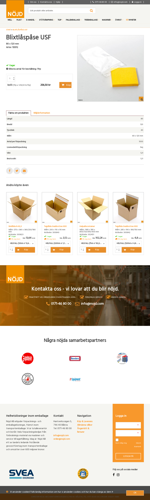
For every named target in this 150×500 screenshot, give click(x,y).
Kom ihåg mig (121, 443)
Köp (68, 85)
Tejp (60, 20)
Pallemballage (73, 20)
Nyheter (132, 20)
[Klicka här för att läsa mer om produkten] (21, 207)
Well (10, 20)
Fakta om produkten (18, 113)
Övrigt (118, 20)
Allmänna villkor (84, 425)
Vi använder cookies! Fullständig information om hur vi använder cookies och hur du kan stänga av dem (61, 492)
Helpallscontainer (87, 226)
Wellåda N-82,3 (15, 226)
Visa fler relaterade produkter (23, 262)
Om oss (33, 2)
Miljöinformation (42, 113)
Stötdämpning (46, 20)
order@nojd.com (61, 439)
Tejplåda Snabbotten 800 (55, 226)
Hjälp (58, 2)
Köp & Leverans (85, 421)
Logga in (128, 456)
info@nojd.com (61, 435)
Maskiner (106, 20)
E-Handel (30, 20)
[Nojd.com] (15, 9)
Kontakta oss (46, 2)
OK (135, 493)
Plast (19, 20)
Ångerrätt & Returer (83, 430)
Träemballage (91, 20)
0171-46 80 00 (100, 2)
